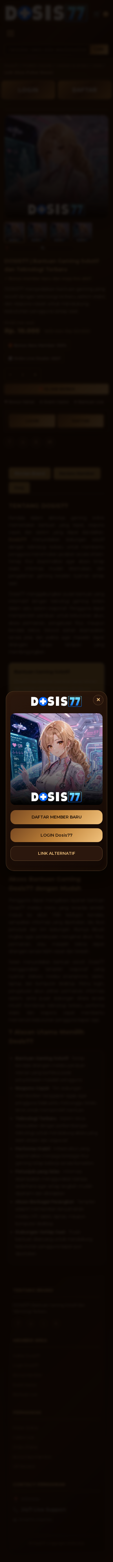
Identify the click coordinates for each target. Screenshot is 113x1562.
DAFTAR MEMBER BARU (57, 817)
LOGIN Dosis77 (56, 835)
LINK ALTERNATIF (56, 853)
